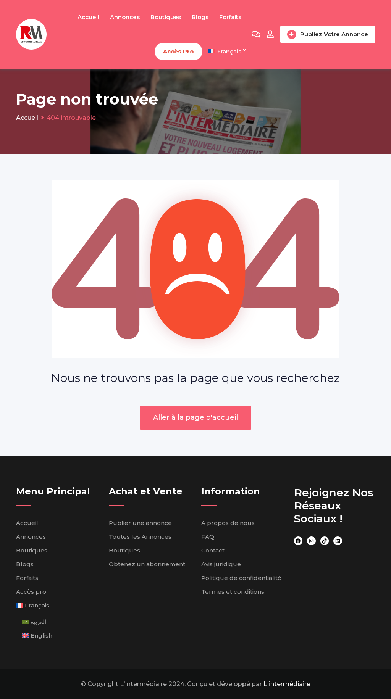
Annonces (125, 17)
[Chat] (256, 34)
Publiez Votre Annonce (334, 34)
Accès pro (178, 51)
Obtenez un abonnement (147, 564)
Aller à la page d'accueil (195, 417)
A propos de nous (228, 523)
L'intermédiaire (286, 684)
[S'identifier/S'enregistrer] (270, 34)
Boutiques (165, 17)
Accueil (88, 17)
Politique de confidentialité (241, 577)
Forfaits (230, 17)
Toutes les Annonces (140, 536)
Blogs (200, 17)
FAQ (207, 536)
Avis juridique (221, 564)
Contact (213, 550)
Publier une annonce (140, 523)
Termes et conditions (232, 591)
